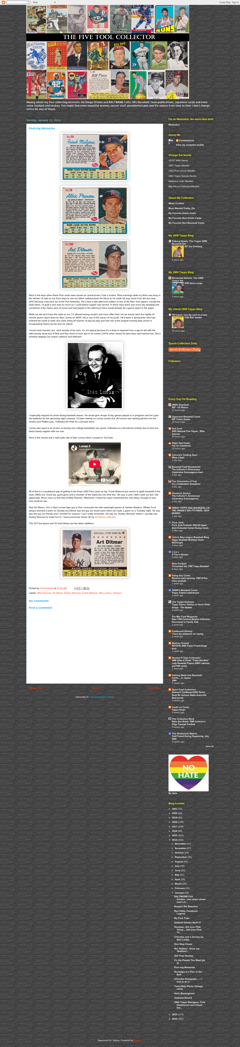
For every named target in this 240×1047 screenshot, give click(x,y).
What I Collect (176, 203)
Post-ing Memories (184, 967)
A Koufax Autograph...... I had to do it (188, 980)
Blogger (138, 1040)
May (177, 874)
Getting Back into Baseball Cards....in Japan (187, 676)
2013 (175, 1014)
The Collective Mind (183, 719)
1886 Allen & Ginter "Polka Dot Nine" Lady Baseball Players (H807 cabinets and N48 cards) (191, 663)
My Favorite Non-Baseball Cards (186, 223)
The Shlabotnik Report (184, 733)
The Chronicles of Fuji (184, 481)
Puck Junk (178, 522)
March (178, 883)
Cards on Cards (180, 707)
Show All (210, 746)
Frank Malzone (90, 593)
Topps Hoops (178, 710)
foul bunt (177, 428)
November (181, 848)
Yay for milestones (181, 445)
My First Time (181, 918)
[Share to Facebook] (85, 588)
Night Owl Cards (181, 443)
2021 (175, 808)
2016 (175, 831)
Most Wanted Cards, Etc (181, 208)
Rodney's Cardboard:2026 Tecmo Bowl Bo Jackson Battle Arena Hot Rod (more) (189, 695)
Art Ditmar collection (105, 517)
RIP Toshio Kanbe (181, 419)
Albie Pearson (44, 593)
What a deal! (178, 457)
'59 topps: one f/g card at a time (189, 314)
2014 (175, 840)
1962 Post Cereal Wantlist (181, 170)
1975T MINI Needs (178, 160)
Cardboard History (182, 631)
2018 (175, 822)
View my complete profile (190, 145)
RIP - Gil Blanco (180, 407)
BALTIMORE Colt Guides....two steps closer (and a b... (190, 899)
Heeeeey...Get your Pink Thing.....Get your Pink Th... (188, 930)
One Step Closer (183, 944)
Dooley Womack (72, 593)
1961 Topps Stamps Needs (182, 176)
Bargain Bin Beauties (186, 906)
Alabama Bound (183, 997)
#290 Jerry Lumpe (193, 283)
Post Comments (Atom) (102, 697)
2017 (175, 826)
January (179, 892)
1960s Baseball (180, 404)
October (179, 852)
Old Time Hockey (183, 955)
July (177, 866)
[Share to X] (81, 588)
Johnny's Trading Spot (184, 455)
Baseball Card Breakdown (186, 466)
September (181, 857)
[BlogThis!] (78, 588)
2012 (175, 1019)
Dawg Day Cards (181, 575)
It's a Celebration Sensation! (186, 484)
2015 (175, 835)
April (178, 879)
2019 (175, 817)
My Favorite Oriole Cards (182, 213)
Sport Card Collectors (184, 689)
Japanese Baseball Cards (186, 416)
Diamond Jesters (181, 493)
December (181, 843)
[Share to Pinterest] (88, 588)
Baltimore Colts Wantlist (180, 181)
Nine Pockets (179, 563)
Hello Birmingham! (184, 993)
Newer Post (36, 688)
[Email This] (75, 588)
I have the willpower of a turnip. (188, 634)
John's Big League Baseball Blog (190, 537)
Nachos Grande (180, 643)
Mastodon (174, 124)
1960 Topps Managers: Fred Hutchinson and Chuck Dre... (189, 1005)
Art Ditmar (57, 593)
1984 (174, 680)
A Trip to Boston (180, 554)
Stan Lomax (105, 593)
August (179, 861)
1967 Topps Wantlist (178, 165)
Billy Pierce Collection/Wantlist (183, 186)
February (180, 888)
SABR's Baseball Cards (185, 590)
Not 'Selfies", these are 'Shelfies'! (187, 950)
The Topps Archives (183, 602)
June (178, 870)
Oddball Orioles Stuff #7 (187, 922)
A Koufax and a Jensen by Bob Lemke (188, 938)
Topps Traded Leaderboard (185, 593)
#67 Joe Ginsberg (193, 246)
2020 (175, 813)
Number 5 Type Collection (186, 657)
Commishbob (186, 140)
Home (95, 688)
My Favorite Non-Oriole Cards (184, 218)
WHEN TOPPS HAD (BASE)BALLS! (191, 508)
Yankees (117, 593)
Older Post (153, 688)
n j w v (175, 552)
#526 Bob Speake (193, 317)
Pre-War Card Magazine (185, 616)
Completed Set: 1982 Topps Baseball (190, 566)
